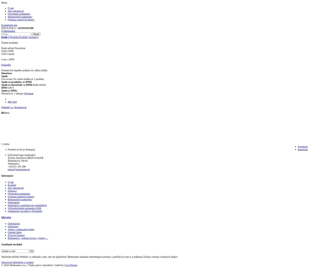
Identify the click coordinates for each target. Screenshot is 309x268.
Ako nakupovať (16, 11)
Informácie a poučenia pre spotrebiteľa (27, 205)
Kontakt (12, 185)
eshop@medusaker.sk (19, 169)
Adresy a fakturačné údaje (21, 229)
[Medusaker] (8, 31)
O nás (11, 8)
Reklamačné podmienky (20, 16)
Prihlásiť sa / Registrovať (14, 107)
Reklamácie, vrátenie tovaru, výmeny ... (28, 238)
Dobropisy (13, 226)
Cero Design (70, 265)
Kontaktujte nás (9, 25)
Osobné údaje (15, 232)
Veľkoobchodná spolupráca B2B (24, 208)
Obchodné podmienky (19, 14)
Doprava (12, 190)
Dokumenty (14, 202)
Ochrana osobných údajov (21, 19)
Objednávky (14, 223)
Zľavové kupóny (16, 235)
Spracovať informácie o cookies (17, 262)
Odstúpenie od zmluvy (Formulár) (25, 211)
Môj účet (12, 102)
